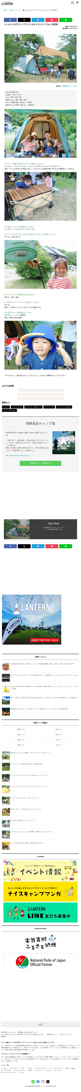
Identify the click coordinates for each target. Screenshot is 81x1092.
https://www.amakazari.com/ (19, 455)
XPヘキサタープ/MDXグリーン (33, 407)
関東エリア (20, 734)
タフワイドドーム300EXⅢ (64, 407)
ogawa (73, 1068)
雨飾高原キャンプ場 (69, 86)
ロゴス (22, 1068)
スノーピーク (14, 1068)
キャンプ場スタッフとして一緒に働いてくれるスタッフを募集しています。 (23, 1034)
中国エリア (59, 740)
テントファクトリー (19, 1070)
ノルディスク (57, 1070)
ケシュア (21, 1072)
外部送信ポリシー (52, 1034)
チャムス (48, 1070)
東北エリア (59, 729)
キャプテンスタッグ (40, 1068)
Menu (77, 1)
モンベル (29, 1068)
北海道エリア (21, 729)
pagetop (40, 1025)
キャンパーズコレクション (8, 1072)
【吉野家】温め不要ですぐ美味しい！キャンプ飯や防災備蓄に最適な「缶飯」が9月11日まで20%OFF (42, 664)
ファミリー (6, 407)
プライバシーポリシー (66, 1034)
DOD (67, 1068)
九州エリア (59, 745)
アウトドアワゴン (49, 407)
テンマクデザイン (6, 1070)
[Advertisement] (40, 495)
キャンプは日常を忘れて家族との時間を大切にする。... (27, 843)
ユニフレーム (39, 1070)
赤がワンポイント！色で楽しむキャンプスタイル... (26, 809)
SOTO (30, 1070)
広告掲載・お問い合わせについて (27, 1032)
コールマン (4, 1068)
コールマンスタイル (17, 407)
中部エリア (59, 734)
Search (72, 1)
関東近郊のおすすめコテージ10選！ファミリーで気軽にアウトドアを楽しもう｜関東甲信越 (38, 709)
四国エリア (20, 745)
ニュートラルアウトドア (56, 1068)
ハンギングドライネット (9, 410)
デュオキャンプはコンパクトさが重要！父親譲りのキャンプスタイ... (31, 832)
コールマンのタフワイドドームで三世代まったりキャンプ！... (29, 775)
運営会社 (3, 1036)
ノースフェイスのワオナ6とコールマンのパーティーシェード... (30, 786)
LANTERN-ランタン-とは (8, 1032)
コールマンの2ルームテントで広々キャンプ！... (25, 798)
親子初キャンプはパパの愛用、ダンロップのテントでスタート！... (31, 753)
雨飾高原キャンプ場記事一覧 (40, 463)
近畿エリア (20, 740)
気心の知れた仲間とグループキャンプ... (22, 820)
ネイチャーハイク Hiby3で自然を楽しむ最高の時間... (26, 764)
